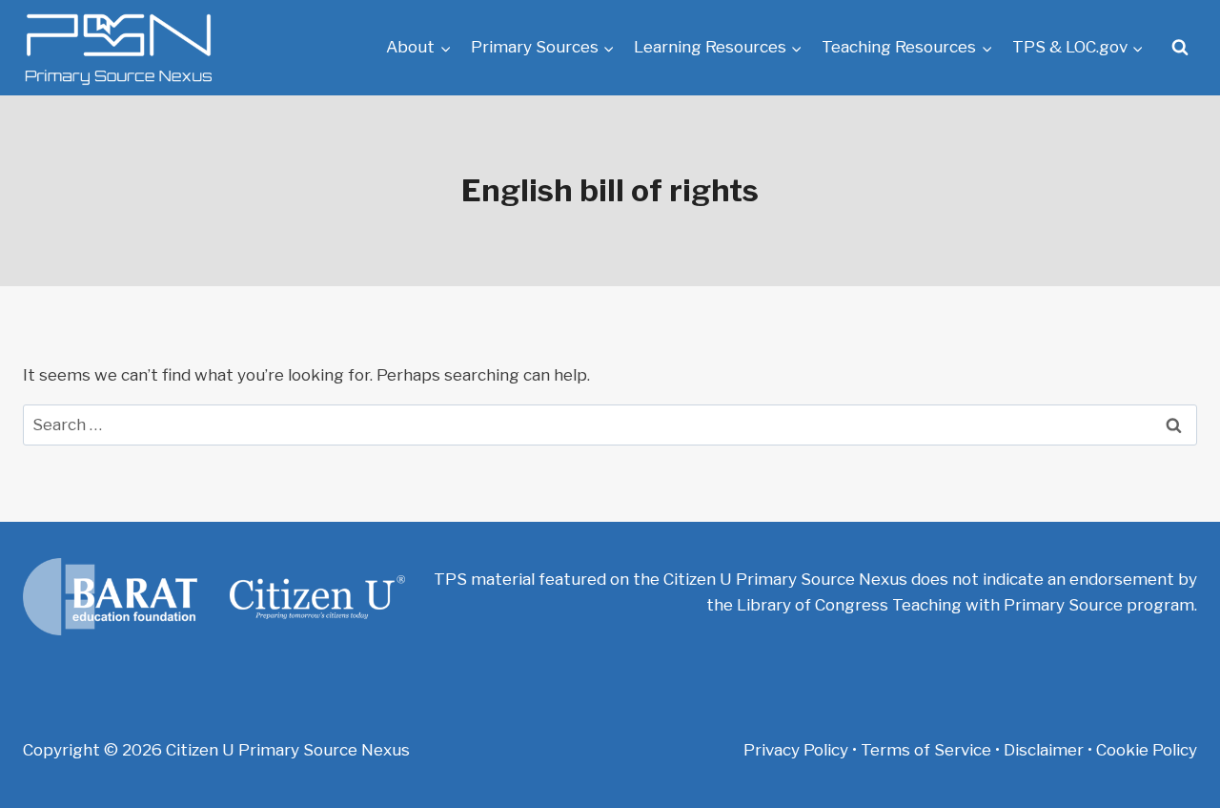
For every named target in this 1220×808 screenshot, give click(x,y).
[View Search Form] (1180, 48)
